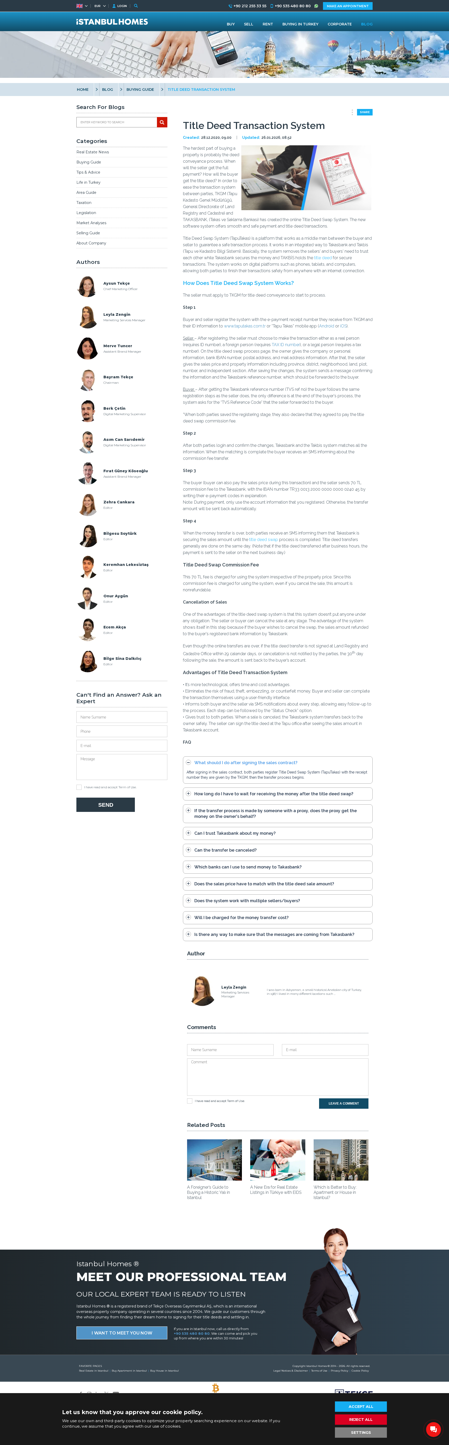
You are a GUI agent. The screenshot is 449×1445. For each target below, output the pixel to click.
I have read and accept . (110, 787)
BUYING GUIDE (140, 89)
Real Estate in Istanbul (93, 1370)
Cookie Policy (360, 1370)
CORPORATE (340, 24)
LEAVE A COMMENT (344, 1103)
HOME (83, 89)
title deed (323, 257)
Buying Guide (88, 162)
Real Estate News (92, 152)
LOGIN (122, 6)
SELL (248, 24)
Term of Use (127, 787)
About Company (91, 243)
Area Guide (86, 192)
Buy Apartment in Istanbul (129, 1370)
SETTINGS (361, 1432)
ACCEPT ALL (361, 1406)
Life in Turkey (88, 182)
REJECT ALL (361, 1419)
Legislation (86, 212)
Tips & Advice (88, 172)
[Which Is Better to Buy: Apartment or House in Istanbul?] (341, 1179)
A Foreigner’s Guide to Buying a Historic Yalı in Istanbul (208, 1192)
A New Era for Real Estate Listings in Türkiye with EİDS (275, 1190)
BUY (231, 24)
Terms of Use (319, 1370)
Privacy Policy (339, 1370)
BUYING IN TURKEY (300, 24)
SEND (105, 805)
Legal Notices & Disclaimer (290, 1370)
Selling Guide (88, 233)
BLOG (107, 89)
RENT (268, 24)
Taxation (83, 202)
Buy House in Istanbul (164, 1370)
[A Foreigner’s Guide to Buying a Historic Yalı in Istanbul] (214, 1179)
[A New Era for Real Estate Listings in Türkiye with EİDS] (277, 1179)
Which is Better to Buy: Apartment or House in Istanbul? (335, 1192)
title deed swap (263, 539)
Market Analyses (91, 223)
